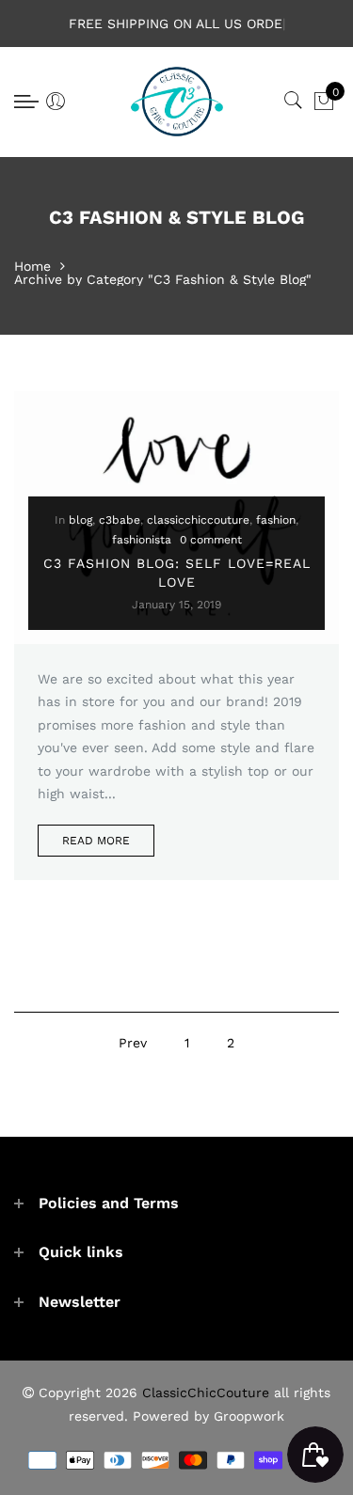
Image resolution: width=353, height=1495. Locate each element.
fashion (276, 520)
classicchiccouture (198, 520)
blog (80, 520)
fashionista (141, 539)
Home (32, 266)
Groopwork (249, 1416)
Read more (96, 840)
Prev (133, 1042)
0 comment (211, 539)
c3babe (119, 520)
